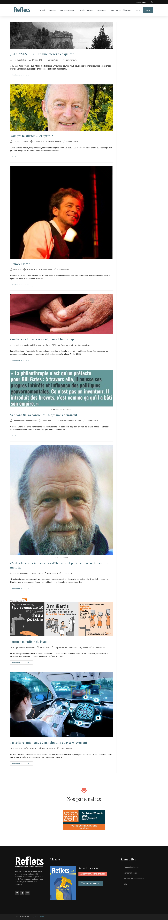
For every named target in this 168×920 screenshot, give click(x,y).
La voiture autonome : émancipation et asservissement (48, 742)
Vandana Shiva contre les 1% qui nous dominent (43, 415)
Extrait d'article (53, 60)
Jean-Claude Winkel (20, 142)
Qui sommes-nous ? (68, 10)
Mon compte (141, 2)
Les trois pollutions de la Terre (69, 421)
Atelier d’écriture (86, 10)
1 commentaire (63, 270)
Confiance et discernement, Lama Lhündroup (42, 339)
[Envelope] (17, 893)
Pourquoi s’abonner (131, 867)
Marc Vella (17, 270)
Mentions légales (130, 873)
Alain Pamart (18, 748)
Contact (138, 10)
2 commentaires (68, 573)
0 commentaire (70, 60)
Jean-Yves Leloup (20, 60)
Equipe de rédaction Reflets (24, 647)
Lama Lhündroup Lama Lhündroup (27, 345)
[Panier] (152, 2)
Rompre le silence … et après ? (31, 136)
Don (148, 10)
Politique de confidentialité (134, 879)
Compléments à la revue (121, 10)
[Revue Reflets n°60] (63, 883)
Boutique (52, 10)
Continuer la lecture (22, 74)
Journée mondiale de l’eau (28, 642)
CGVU (126, 884)
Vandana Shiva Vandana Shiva (25, 421)
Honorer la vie (20, 264)
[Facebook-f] (22, 893)
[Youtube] (27, 893)
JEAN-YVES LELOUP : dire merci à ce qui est (42, 54)
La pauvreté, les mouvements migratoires (71, 647)
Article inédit (47, 270)
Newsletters (102, 10)
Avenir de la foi (67, 345)
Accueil (42, 10)
